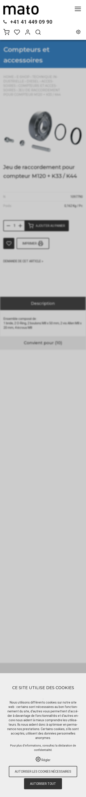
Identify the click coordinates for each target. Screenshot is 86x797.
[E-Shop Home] (21, 10)
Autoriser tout (43, 783)
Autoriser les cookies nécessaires (43, 771)
